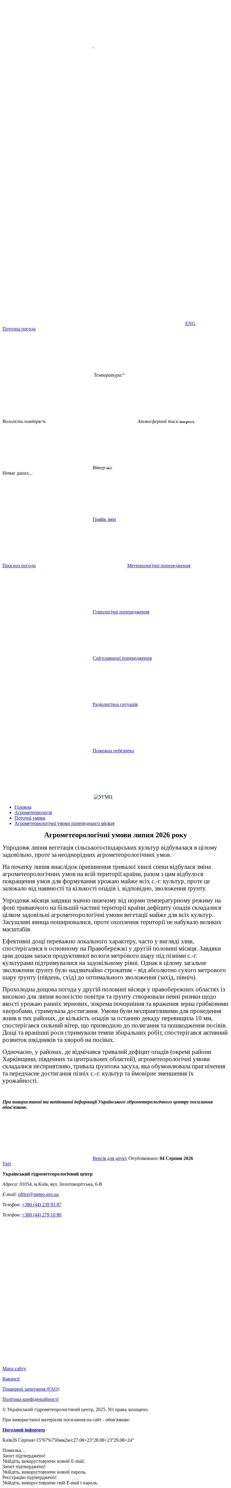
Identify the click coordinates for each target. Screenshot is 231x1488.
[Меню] (93, 45)
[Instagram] (139, 277)
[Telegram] (47, 323)
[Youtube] (47, 277)
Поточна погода (18, 328)
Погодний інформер (23, 1429)
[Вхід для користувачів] (47, 230)
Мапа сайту (14, 1368)
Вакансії (11, 1378)
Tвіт (6, 1163)
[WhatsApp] (139, 323)
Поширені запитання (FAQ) (30, 1389)
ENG (190, 323)
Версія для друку (110, 1158)
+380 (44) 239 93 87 (41, 1204)
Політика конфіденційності (30, 1399)
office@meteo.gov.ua (38, 1194)
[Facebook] (139, 230)
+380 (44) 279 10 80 (41, 1214)
